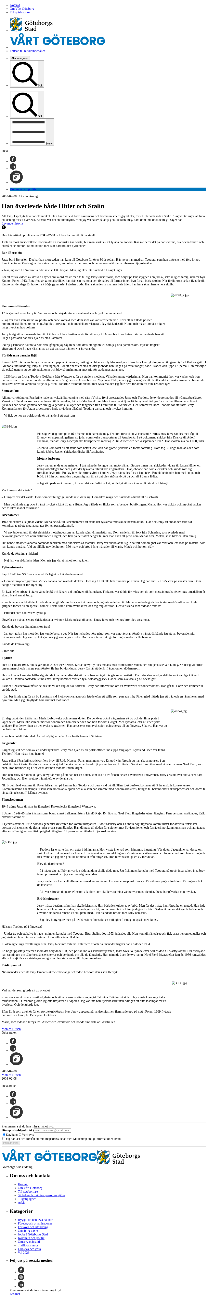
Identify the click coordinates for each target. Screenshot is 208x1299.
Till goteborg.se (20, 12)
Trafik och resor (28, 1245)
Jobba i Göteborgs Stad (33, 1234)
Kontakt (15, 5)
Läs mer (15, 1294)
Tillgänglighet (27, 1199)
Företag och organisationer (35, 1223)
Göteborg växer (28, 1230)
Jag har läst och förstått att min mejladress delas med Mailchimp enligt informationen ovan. (63, 1138)
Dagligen (12, 1134)
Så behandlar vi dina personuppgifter (41, 1195)
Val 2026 (23, 1252)
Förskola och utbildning (33, 1227)
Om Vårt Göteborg (22, 8)
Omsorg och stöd (29, 1241)
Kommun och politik (23, 189)
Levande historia (12, 223)
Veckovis (28, 1134)
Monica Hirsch (11, 1029)
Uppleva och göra (29, 1249)
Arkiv (21, 1202)
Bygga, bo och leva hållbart (35, 1219)
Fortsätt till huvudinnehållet (27, 51)
